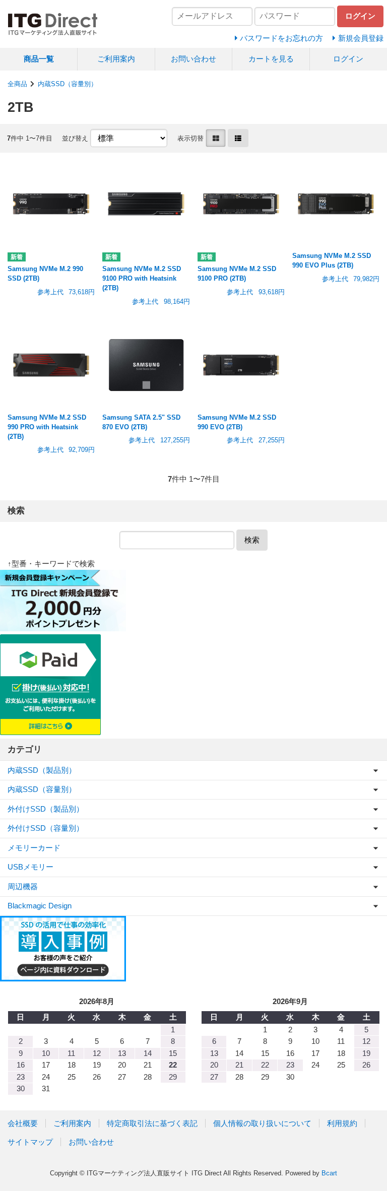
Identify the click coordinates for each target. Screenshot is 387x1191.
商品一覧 (39, 58)
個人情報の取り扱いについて (262, 1123)
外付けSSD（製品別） (46, 809)
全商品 (17, 84)
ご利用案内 (116, 58)
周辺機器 (23, 886)
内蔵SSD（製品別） (42, 770)
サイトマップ (30, 1142)
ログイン (348, 58)
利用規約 (342, 1123)
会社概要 (23, 1123)
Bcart (329, 1173)
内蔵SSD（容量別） (67, 84)
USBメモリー (30, 867)
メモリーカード (34, 847)
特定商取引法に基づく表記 (152, 1123)
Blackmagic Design (40, 905)
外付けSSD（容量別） (46, 828)
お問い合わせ (193, 58)
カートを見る (271, 58)
